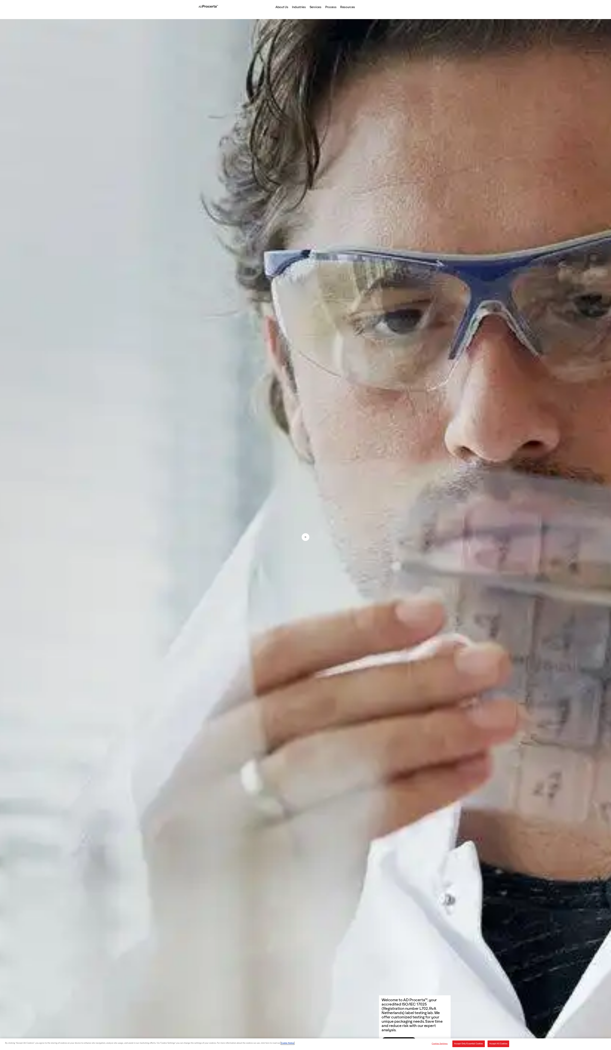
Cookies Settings (440, 1043)
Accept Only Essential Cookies (468, 1043)
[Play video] (305, 537)
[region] (305, 1044)
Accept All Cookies (498, 1043)
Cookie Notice (287, 1043)
